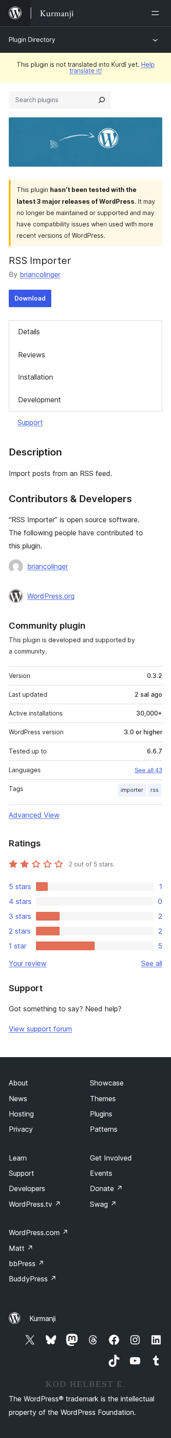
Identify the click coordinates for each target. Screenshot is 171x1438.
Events (101, 1173)
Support (30, 422)
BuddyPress (33, 1278)
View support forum (40, 1028)
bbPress (26, 1263)
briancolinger (40, 274)
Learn (18, 1158)
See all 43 (148, 770)
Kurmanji (42, 1318)
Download (30, 298)
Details (29, 331)
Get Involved (111, 1158)
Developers (27, 1188)
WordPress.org (51, 596)
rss (154, 790)
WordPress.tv (35, 1204)
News (18, 1098)
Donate (106, 1188)
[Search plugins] (101, 100)
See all (151, 963)
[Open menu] (157, 13)
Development (39, 399)
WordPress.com (38, 1232)
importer (132, 790)
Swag (103, 1204)
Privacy (21, 1129)
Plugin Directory (32, 39)
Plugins (101, 1113)
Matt (21, 1248)
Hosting (21, 1113)
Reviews (31, 354)
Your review (27, 963)
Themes (103, 1098)
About (18, 1082)
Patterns (104, 1129)
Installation (35, 377)
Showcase (107, 1082)
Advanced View (34, 815)
